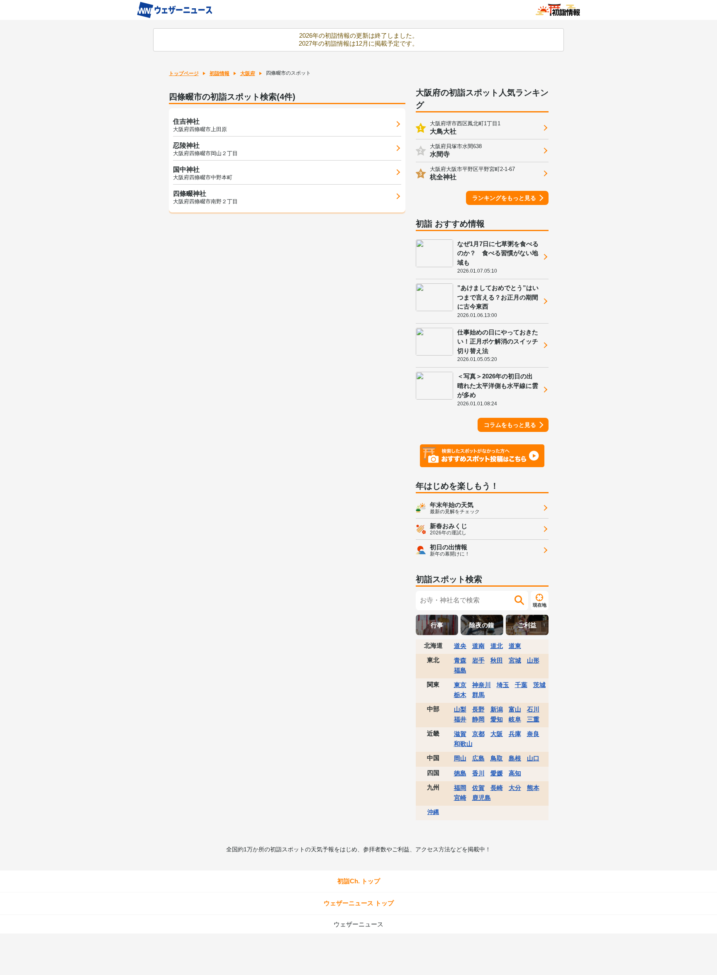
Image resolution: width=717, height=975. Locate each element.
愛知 (496, 719)
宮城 (515, 660)
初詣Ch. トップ (358, 881)
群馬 (478, 694)
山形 (533, 660)
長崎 (496, 787)
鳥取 (496, 758)
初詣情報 (219, 73)
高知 (515, 773)
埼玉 (503, 684)
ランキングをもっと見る (504, 198)
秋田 (496, 660)
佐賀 (478, 787)
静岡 (478, 719)
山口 (533, 758)
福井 (460, 719)
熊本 (533, 787)
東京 (460, 684)
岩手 (478, 660)
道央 (460, 645)
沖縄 (433, 812)
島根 (515, 758)
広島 (478, 758)
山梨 (460, 709)
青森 (460, 660)
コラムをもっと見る (510, 425)
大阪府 (247, 73)
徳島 (460, 773)
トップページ (184, 73)
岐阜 (515, 719)
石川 (533, 709)
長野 (478, 709)
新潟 (496, 709)
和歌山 (463, 743)
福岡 (460, 787)
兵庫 (515, 733)
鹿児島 (481, 797)
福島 (460, 670)
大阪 (496, 733)
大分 (515, 787)
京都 (478, 733)
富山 (515, 709)
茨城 (539, 684)
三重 (533, 719)
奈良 (533, 733)
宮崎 (460, 797)
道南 (478, 645)
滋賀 (460, 733)
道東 (515, 645)
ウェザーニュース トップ (359, 903)
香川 (478, 773)
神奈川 (481, 684)
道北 (496, 645)
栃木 (460, 694)
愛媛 (496, 773)
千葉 (521, 684)
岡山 (460, 758)
